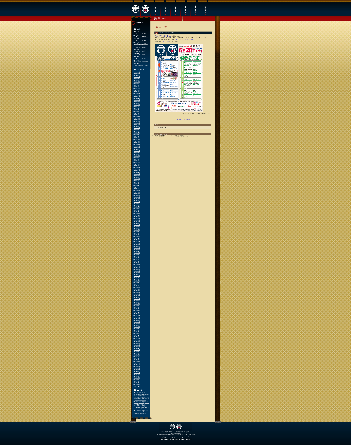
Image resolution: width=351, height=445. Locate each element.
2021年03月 (137, 174)
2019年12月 (137, 198)
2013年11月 (137, 317)
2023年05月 (137, 133)
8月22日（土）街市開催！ (141, 33)
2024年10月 (137, 108)
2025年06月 (137, 95)
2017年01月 (137, 256)
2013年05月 (137, 327)
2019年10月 (137, 202)
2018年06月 (137, 228)
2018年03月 (137, 233)
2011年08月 (137, 361)
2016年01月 (137, 276)
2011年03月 (137, 369)
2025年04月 (137, 98)
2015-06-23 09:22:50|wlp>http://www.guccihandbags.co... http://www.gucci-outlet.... (141, 394)
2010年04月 (137, 383)
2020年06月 (137, 188)
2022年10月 (137, 142)
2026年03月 (137, 80)
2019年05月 (137, 210)
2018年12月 (137, 218)
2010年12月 (137, 373)
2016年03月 (137, 272)
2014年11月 (137, 297)
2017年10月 (137, 241)
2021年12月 (137, 159)
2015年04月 (137, 289)
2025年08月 (137, 91)
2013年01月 (137, 333)
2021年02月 (137, 175)
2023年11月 (137, 123)
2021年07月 (137, 167)
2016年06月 (137, 267)
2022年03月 (137, 154)
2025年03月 (137, 100)
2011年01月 (137, 371)
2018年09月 (137, 223)
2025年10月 (137, 88)
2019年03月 (137, 213)
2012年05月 (137, 346)
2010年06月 (137, 379)
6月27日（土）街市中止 (140, 40)
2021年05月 (137, 170)
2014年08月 (137, 302)
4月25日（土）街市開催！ (141, 47)
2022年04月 (137, 152)
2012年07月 (137, 343)
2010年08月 (137, 378)
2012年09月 (137, 340)
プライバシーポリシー (175, 437)
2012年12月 (137, 335)
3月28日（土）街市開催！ (141, 51)
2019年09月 (137, 203)
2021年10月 (137, 162)
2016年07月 (137, 266)
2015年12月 (137, 277)
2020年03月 (137, 193)
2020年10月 (137, 182)
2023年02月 (137, 136)
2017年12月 (137, 238)
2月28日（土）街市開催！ (141, 54)
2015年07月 (137, 284)
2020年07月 (137, 187)
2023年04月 (137, 134)
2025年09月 (137, 90)
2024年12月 (137, 105)
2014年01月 (137, 313)
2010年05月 (137, 381)
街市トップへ (157, 18)
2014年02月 (137, 312)
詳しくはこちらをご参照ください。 (185, 39)
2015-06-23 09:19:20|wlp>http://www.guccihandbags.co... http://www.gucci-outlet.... (141, 407)
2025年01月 (137, 103)
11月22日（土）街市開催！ (141, 65)
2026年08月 (137, 72)
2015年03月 (137, 290)
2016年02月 (137, 274)
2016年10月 (137, 261)
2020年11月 (137, 180)
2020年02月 (137, 195)
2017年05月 (137, 249)
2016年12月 (137, 258)
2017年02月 (137, 254)
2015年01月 (137, 294)
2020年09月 (137, 184)
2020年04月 (137, 192)
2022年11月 (137, 141)
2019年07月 (137, 207)
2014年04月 (137, 309)
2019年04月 (137, 211)
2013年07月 (137, 323)
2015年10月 (137, 279)
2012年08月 (137, 341)
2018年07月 (137, 226)
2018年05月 (137, 230)
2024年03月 (137, 118)
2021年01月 (137, 177)
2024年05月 (137, 114)
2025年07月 (137, 93)
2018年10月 (137, 221)
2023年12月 (137, 121)
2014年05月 (137, 307)
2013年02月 (137, 332)
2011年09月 (137, 359)
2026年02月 (137, 82)
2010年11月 (137, 374)
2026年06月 (137, 75)
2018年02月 (137, 235)
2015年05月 (137, 287)
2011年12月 (137, 355)
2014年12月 (137, 295)
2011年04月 (137, 368)
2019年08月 (137, 205)
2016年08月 (137, 264)
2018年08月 (137, 225)
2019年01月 (137, 216)
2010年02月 (137, 386)
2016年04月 (137, 271)
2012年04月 (137, 348)
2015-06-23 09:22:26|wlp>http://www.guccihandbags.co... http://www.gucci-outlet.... (141, 403)
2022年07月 (137, 147)
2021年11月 (137, 161)
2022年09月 (137, 144)
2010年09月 (137, 376)
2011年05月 (137, 366)
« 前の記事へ (179, 119)
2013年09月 (137, 320)
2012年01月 (137, 353)
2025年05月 (137, 96)
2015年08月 (137, 282)
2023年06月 (137, 131)
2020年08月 (137, 185)
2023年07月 (137, 129)
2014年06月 (137, 305)
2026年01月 (137, 83)
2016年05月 (137, 269)
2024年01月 (137, 119)
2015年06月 (137, 285)
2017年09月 (137, 243)
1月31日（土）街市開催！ (141, 58)
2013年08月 (137, 322)
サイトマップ (185, 437)
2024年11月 (137, 106)
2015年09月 (137, 281)
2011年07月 (137, 363)
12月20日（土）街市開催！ (141, 61)
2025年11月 (137, 87)
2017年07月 (137, 246)
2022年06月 (137, 149)
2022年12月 (137, 139)
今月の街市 (166, 41)
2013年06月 (137, 325)
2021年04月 (137, 172)
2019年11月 (137, 200)
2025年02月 (137, 101)
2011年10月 (137, 358)
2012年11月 (137, 336)
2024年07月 (137, 111)
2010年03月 (137, 384)
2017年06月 (137, 248)
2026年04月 (137, 78)
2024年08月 (137, 110)
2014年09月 (137, 300)
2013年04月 (137, 328)
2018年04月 (137, 231)
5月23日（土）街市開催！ (141, 44)
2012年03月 (137, 350)
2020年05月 (137, 190)
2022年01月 (137, 157)
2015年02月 (137, 292)
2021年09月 (137, 164)
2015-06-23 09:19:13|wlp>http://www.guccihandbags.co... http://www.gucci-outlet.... (141, 412)
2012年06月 (137, 345)
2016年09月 (137, 262)
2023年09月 (137, 126)
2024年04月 (137, 116)
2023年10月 (137, 124)
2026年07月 (137, 73)
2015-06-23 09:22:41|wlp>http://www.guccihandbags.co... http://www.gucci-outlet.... (141, 398)
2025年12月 (137, 85)
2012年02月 (137, 351)
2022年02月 (137, 156)
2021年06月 (137, 169)
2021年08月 (137, 165)
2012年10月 (137, 338)
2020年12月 (137, 179)
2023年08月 (137, 128)
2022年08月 (137, 146)
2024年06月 (137, 113)
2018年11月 (137, 220)
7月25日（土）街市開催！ (141, 37)
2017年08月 (137, 244)
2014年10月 (137, 299)
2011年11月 (137, 356)
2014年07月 (137, 304)
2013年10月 (137, 318)
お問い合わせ (165, 437)
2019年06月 (137, 208)
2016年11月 (137, 259)
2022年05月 (137, 151)
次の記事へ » (187, 119)
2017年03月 (137, 253)
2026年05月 (137, 77)
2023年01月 (137, 137)
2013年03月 (137, 330)
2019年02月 (137, 215)
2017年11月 (137, 239)
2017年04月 (137, 251)
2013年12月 (137, 315)
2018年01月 (137, 236)
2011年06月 (137, 364)
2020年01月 (137, 197)
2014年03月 (137, 310)
